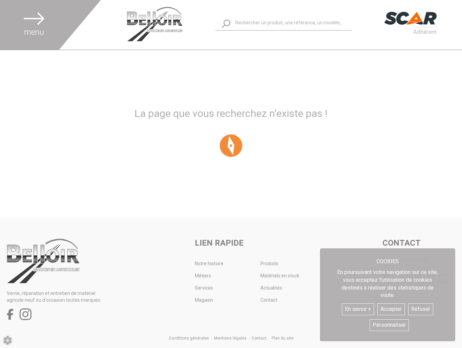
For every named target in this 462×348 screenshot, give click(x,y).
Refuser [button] (420, 309)
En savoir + (358, 309)
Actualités (271, 288)
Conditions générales (189, 338)
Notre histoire (209, 263)
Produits (269, 263)
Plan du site (283, 338)
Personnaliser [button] (389, 325)
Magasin (204, 300)
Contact (268, 300)
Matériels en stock (279, 275)
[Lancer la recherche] (226, 24)
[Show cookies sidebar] (7, 340)
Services (204, 288)
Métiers (203, 275)
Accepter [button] (391, 309)
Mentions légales (230, 338)
